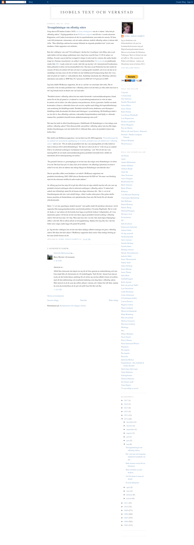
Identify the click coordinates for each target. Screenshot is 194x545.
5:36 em (58, 260)
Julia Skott (125, 275)
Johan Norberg (126, 265)
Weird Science (126, 143)
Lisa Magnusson (127, 118)
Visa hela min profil (130, 68)
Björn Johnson (126, 185)
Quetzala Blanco (127, 359)
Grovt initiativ (126, 240)
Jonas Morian (126, 269)
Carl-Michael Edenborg (130, 194)
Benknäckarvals (127, 181)
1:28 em (58, 289)
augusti (129, 433)
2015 (126, 407)
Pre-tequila (125, 350)
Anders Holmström (128, 162)
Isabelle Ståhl (126, 256)
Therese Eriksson (127, 378)
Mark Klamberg (127, 314)
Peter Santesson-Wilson (130, 343)
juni (128, 440)
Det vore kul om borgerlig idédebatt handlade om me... (136, 457)
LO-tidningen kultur (129, 298)
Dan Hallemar (126, 201)
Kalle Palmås (126, 111)
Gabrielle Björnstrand (62, 253)
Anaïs (123, 159)
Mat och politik (127, 317)
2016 (126, 404)
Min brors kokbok (128, 324)
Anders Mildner (127, 165)
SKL (57, 64)
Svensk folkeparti (132, 482)
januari (129, 498)
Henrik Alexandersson (129, 253)
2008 (126, 514)
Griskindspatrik (127, 236)
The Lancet (99, 61)
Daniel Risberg (127, 204)
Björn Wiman (126, 188)
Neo (122, 330)
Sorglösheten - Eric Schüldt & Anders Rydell (132, 364)
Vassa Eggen (126, 385)
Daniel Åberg (126, 207)
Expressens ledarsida (129, 227)
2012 (126, 419)
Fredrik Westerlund (128, 102)
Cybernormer (126, 95)
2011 (126, 503)
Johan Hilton (126, 105)
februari (129, 494)
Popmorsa (125, 346)
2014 (126, 411)
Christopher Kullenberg (130, 197)
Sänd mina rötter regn (129, 369)
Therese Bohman (127, 140)
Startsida (83, 300)
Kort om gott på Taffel (129, 285)
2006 (126, 521)
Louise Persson (127, 301)
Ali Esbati (125, 155)
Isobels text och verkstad (97, 12)
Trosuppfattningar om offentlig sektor (134, 449)
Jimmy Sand (126, 262)
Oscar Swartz (126, 337)
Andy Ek (124, 172)
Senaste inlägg (53, 300)
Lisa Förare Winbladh (129, 115)
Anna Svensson (127, 175)
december (130, 422)
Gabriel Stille (126, 230)
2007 (126, 517)
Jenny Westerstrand (128, 259)
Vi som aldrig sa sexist (129, 388)
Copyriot (124, 92)
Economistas (126, 217)
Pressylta (124, 356)
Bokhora (124, 191)
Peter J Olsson (126, 340)
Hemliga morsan (127, 249)
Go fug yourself (127, 233)
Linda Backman (127, 291)
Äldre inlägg (113, 300)
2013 (126, 415)
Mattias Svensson (128, 321)
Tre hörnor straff (127, 382)
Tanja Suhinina (127, 372)
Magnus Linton (127, 304)
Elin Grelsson (126, 98)
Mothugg (124, 327)
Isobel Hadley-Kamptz (69, 239)
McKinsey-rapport (85, 34)
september (130, 429)
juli (128, 436)
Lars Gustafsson (127, 288)
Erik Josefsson (126, 223)
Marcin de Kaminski (129, 311)
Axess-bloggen (127, 178)
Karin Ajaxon (126, 282)
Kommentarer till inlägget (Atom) (73, 305)
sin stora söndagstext (84, 31)
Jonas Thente (126, 108)
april (128, 487)
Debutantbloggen (128, 210)
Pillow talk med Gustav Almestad (134, 131)
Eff (122, 220)
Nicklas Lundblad (128, 121)
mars (128, 491)
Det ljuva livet (126, 214)
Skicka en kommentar (55, 295)
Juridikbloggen (127, 278)
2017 (126, 400)
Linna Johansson (127, 295)
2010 (126, 506)
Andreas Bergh (127, 168)
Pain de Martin (127, 128)
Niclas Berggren (127, 124)
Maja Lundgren (127, 308)
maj (128, 444)
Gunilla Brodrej (127, 243)
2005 (126, 525)
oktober (129, 425)
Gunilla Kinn (126, 246)
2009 (126, 510)
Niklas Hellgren (127, 333)
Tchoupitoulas (126, 375)
